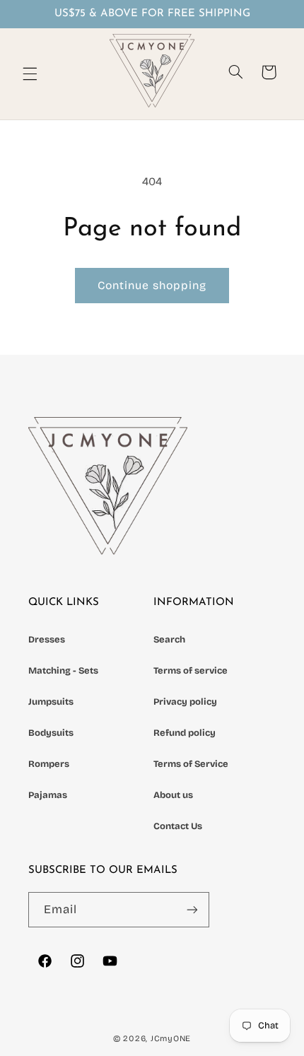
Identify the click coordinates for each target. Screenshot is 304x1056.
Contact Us (177, 826)
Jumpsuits (51, 702)
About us (173, 795)
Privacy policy (185, 702)
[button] (29, 73)
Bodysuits (51, 733)
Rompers (48, 764)
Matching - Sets (63, 670)
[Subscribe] (192, 909)
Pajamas (47, 795)
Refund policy (184, 733)
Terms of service (190, 670)
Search (169, 639)
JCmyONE (171, 1038)
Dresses (46, 639)
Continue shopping (152, 285)
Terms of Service (190, 764)
